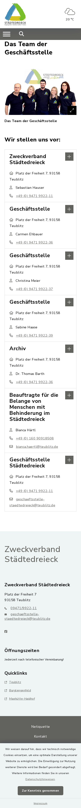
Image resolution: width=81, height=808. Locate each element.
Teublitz (15, 682)
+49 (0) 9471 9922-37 (34, 289)
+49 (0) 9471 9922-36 (34, 242)
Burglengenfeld (20, 690)
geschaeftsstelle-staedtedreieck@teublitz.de (27, 616)
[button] (40, 156)
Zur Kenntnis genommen (40, 791)
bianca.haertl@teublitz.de (37, 446)
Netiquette (40, 726)
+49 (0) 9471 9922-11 (34, 196)
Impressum (40, 803)
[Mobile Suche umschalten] (21, 34)
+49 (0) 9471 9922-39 (34, 335)
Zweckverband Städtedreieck (32, 554)
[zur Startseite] (15, 14)
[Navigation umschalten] (6, 34)
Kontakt (40, 736)
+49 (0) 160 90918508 (35, 438)
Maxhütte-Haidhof (22, 699)
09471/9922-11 (24, 608)
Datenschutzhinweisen (40, 779)
